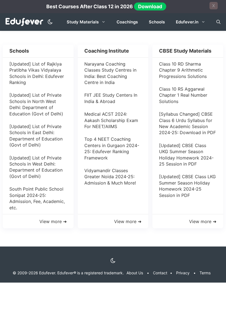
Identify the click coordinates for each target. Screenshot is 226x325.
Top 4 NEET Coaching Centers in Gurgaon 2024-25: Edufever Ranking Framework (111, 148)
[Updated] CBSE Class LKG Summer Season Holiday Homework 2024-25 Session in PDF (187, 186)
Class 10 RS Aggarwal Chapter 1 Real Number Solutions (183, 95)
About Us (135, 272)
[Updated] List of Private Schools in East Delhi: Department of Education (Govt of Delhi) (36, 136)
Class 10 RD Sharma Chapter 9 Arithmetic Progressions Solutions (183, 70)
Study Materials (83, 22)
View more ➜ (127, 221)
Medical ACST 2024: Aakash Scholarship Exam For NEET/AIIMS (111, 120)
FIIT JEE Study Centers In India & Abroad (110, 98)
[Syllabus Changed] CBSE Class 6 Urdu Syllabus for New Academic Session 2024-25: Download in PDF (187, 123)
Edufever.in (187, 22)
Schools (157, 22)
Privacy (183, 272)
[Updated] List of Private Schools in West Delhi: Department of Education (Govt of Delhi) (36, 167)
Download (150, 6)
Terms (205, 272)
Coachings (127, 22)
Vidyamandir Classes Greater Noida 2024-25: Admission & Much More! (110, 177)
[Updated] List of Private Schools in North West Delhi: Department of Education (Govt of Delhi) (36, 104)
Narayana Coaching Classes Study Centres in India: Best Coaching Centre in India (110, 73)
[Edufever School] (26, 22)
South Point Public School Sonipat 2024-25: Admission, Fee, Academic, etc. (37, 198)
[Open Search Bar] (218, 22)
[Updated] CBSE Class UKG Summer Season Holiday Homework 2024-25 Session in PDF (186, 155)
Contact (160, 272)
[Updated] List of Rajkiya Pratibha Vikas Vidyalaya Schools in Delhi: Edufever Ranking (36, 73)
